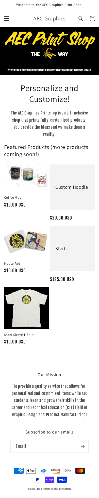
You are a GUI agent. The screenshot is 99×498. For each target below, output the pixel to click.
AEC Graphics (44, 489)
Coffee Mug (13, 198)
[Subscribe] (83, 446)
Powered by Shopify (61, 489)
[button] (6, 18)
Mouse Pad (12, 264)
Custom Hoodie (71, 187)
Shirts (61, 248)
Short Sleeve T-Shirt (19, 335)
